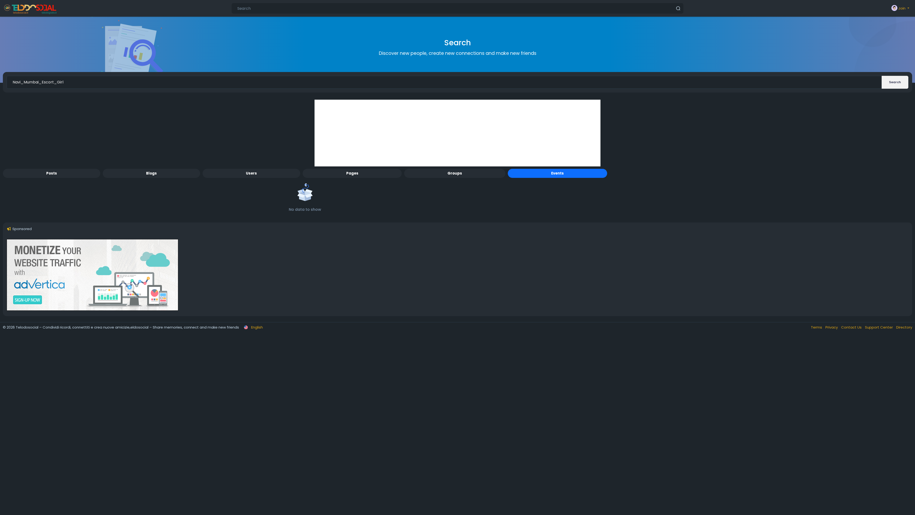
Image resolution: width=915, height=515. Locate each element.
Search (895, 82)
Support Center (879, 327)
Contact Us (852, 327)
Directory (904, 327)
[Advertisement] (457, 133)
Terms (817, 327)
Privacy (832, 327)
